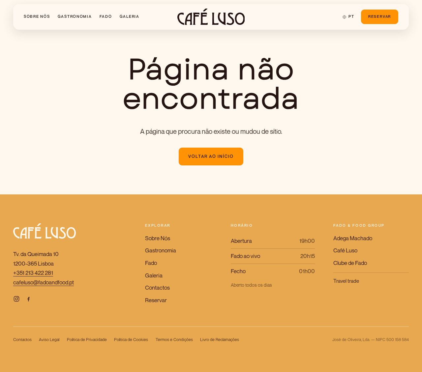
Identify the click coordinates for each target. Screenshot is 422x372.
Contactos (157, 287)
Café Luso (345, 250)
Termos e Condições (174, 339)
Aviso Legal (49, 339)
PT (351, 16)
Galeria (129, 16)
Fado (106, 16)
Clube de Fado (350, 262)
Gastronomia (75, 16)
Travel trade (346, 281)
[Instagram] (16, 299)
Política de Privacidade (87, 339)
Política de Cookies (131, 339)
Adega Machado (352, 238)
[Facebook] (28, 299)
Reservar (379, 16)
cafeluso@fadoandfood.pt (43, 282)
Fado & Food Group (359, 225)
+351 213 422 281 (33, 272)
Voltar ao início (211, 156)
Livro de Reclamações (219, 339)
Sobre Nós (37, 16)
